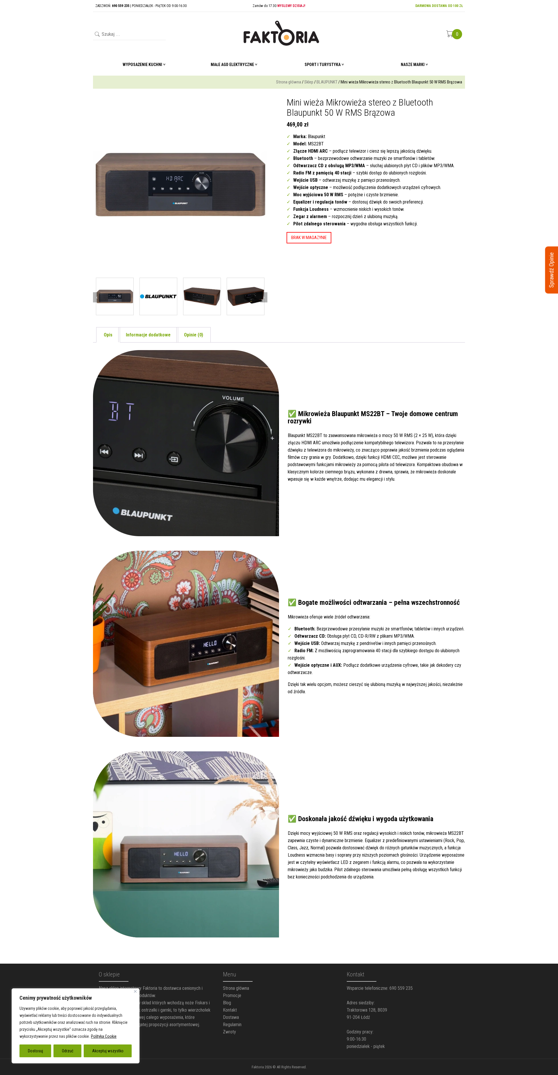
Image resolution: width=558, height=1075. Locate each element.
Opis (108, 335)
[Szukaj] (96, 34)
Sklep (308, 82)
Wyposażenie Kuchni (142, 64)
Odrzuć (67, 1051)
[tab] (108, 335)
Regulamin (232, 1024)
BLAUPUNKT (326, 82)
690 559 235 (401, 988)
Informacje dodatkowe (148, 335)
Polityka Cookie (104, 1036)
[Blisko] (135, 991)
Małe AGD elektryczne (232, 64)
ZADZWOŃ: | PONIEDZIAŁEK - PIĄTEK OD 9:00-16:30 (141, 6)
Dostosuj (35, 1051)
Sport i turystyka (323, 64)
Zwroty (229, 1032)
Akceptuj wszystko (108, 1051)
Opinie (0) (193, 335)
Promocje (232, 995)
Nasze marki (413, 64)
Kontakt (230, 1010)
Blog (227, 1003)
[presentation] (96, 297)
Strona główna (288, 82)
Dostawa (231, 1017)
